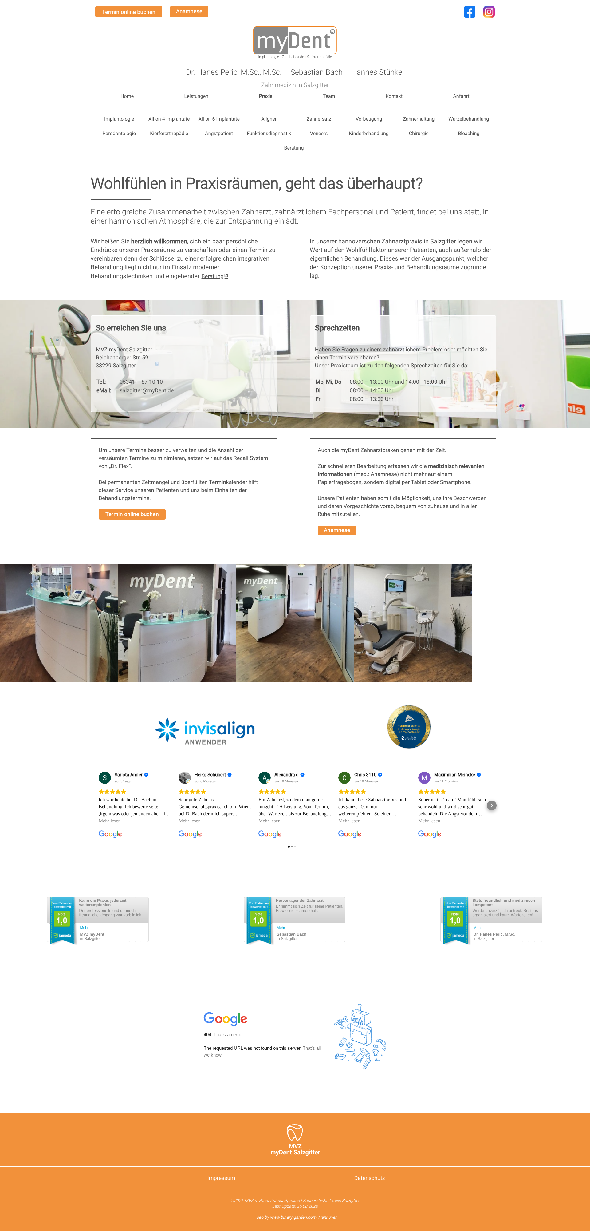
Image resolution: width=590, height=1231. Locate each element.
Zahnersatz (319, 119)
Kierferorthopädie (169, 133)
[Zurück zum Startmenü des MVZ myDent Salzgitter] (295, 42)
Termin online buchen (128, 12)
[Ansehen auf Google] (105, 778)
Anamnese (189, 11)
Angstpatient (219, 133)
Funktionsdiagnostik (269, 133)
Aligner (269, 119)
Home (127, 96)
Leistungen (196, 96)
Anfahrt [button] (461, 96)
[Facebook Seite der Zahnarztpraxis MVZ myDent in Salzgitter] (469, 17)
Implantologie (119, 119)
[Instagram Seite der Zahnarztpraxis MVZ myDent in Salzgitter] (489, 17)
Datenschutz (369, 1178)
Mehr (84, 927)
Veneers (319, 133)
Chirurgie (419, 133)
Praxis (265, 96)
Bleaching (468, 133)
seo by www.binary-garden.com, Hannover (297, 1217)
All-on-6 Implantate (219, 119)
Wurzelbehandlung (468, 119)
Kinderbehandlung (369, 133)
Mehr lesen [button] (110, 821)
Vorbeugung (369, 119)
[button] (295, 615)
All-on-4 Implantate (169, 119)
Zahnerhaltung (419, 119)
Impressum (221, 1178)
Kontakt (394, 96)
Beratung (294, 148)
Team (329, 96)
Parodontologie (119, 133)
